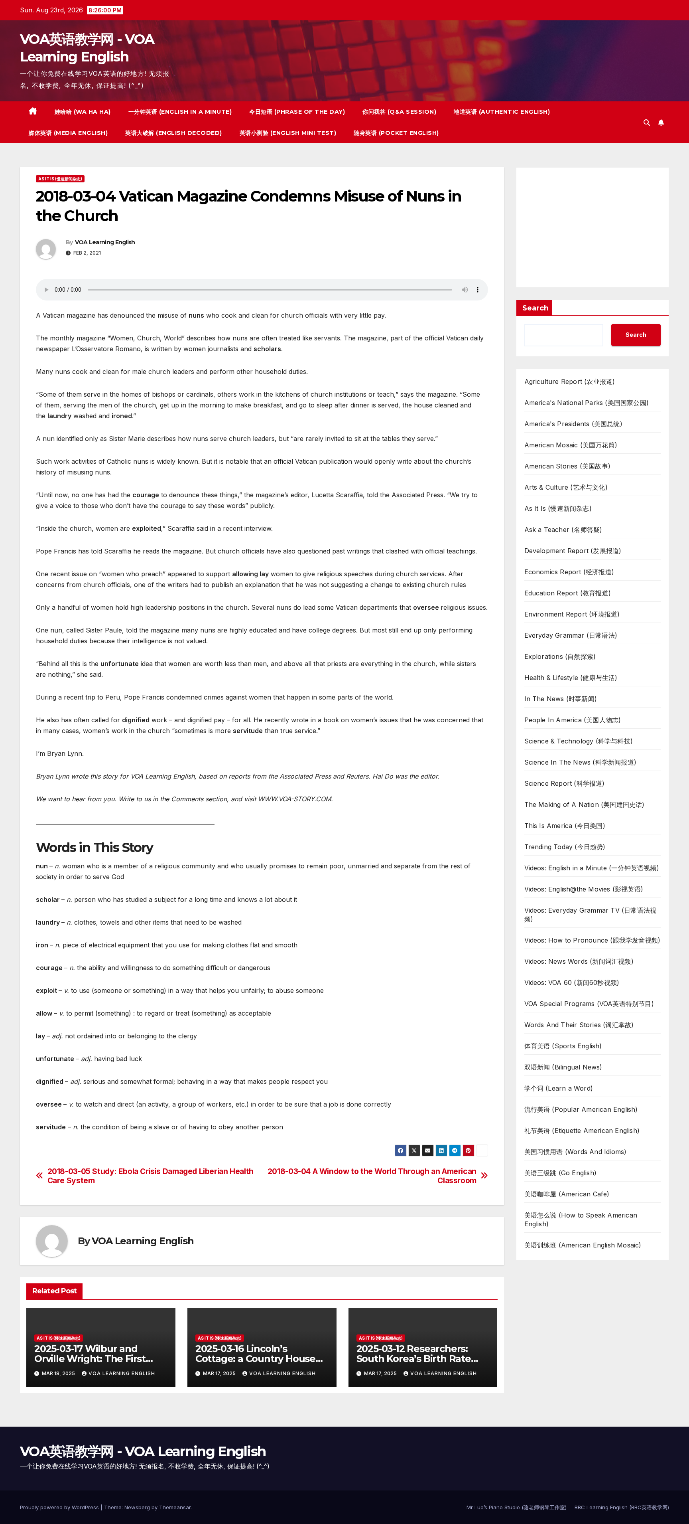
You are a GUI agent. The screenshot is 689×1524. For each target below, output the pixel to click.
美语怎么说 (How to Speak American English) (581, 1219)
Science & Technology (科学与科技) (578, 741)
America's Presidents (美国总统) (573, 424)
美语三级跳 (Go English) (560, 1173)
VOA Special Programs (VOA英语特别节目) (589, 1004)
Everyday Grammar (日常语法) (571, 635)
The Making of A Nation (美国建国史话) (584, 804)
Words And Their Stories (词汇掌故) (579, 1025)
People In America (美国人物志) (572, 720)
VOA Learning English (105, 242)
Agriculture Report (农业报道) (569, 381)
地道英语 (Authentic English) (502, 111)
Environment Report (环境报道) (572, 614)
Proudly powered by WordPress (60, 1507)
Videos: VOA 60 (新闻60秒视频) (572, 982)
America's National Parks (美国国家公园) (586, 403)
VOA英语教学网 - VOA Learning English (143, 1451)
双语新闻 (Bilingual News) (563, 1067)
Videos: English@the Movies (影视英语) (584, 889)
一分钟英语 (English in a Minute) (180, 111)
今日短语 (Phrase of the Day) (297, 111)
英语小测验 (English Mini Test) (288, 132)
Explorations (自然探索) (560, 656)
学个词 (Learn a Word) (558, 1088)
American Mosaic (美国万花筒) (571, 445)
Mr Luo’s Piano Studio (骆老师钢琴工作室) (517, 1507)
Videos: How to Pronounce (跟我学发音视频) (592, 940)
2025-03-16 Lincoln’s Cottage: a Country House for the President (255, 1358)
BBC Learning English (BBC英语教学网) (622, 1507)
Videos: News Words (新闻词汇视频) (579, 961)
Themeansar (175, 1507)
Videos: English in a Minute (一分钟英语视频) (591, 868)
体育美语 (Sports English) (563, 1046)
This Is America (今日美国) (564, 826)
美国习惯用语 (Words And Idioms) (575, 1152)
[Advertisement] (592, 227)
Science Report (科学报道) (564, 783)
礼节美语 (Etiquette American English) (582, 1131)
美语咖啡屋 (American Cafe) (567, 1194)
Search (535, 308)
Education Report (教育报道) (567, 593)
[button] (647, 123)
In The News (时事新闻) (560, 699)
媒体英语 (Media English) (68, 132)
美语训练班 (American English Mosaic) (583, 1245)
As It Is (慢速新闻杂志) (60, 178)
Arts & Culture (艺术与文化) (566, 487)
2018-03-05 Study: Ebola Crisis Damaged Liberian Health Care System (150, 1176)
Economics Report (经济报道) (569, 572)
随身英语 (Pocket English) (396, 132)
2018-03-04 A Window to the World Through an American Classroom (372, 1176)
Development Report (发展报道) (573, 551)
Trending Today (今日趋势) (565, 847)
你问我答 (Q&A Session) (399, 111)
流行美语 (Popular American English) (581, 1109)
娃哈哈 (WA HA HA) (83, 111)
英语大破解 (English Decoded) (173, 132)
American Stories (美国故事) (567, 466)
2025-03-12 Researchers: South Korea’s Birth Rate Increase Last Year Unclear (418, 1358)
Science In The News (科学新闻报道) (580, 762)
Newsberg (137, 1507)
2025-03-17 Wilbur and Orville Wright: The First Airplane (90, 1358)
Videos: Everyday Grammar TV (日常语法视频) (590, 914)
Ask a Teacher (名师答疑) (563, 530)
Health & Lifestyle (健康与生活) (571, 678)
